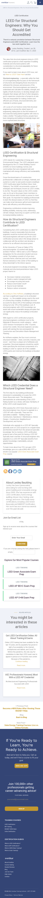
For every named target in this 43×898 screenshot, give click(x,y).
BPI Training (8, 827)
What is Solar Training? (11, 850)
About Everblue (9, 862)
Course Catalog (9, 865)
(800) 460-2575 (22, 766)
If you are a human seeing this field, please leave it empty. (21, 550)
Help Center (8, 874)
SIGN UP (21, 809)
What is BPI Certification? (12, 846)
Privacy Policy (8, 895)
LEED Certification (10, 824)
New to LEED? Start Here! (15, 74)
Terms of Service (18, 895)
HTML (21, 522)
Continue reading (21, 661)
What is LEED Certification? (13, 843)
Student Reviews (10, 867)
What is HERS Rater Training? (13, 848)
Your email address (21, 795)
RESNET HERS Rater (11, 829)
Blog (6, 869)
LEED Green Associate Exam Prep (21, 453)
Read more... (21, 665)
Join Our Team (9, 872)
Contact (7, 877)
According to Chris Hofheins (13, 294)
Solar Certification (10, 831)
